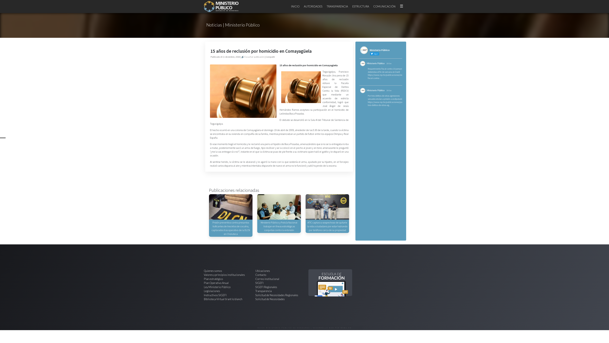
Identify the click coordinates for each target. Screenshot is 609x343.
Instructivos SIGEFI (215, 295)
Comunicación (384, 6)
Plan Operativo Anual (216, 283)
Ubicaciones (262, 270)
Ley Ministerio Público (217, 287)
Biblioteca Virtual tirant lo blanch (223, 299)
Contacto (260, 274)
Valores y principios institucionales (224, 274)
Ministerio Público (376, 63)
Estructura (360, 6)
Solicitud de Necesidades (270, 299)
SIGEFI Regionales (266, 287)
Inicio (295, 6)
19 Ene (388, 63)
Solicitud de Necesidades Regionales (276, 295)
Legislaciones (212, 291)
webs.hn (346, 328)
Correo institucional (267, 279)
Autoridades (313, 6)
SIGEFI (259, 283)
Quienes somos (213, 270)
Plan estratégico (213, 279)
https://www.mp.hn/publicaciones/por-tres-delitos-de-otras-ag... (386, 104)
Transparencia (337, 6)
